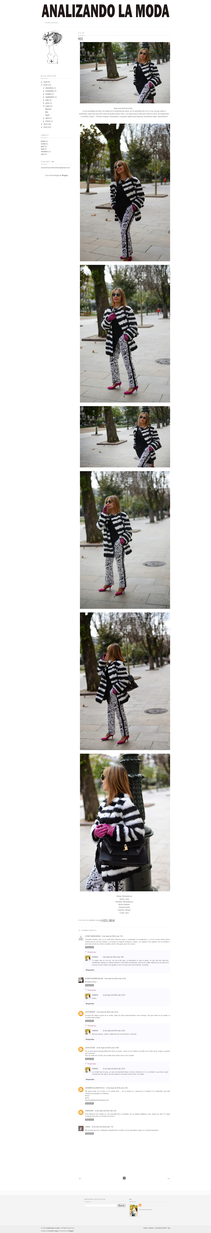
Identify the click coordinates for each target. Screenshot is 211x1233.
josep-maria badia (93, 936)
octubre (49, 94)
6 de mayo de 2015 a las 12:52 (115, 978)
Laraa (87, 1127)
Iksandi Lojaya (53, 1231)
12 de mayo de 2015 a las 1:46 (116, 1088)
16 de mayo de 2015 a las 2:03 (105, 1111)
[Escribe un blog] (105, 920)
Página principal (51, 23)
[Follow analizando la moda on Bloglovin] (52, 63)
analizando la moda (53, 1228)
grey (42, 146)
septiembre (50, 97)
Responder (89, 947)
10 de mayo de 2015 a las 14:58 (107, 1048)
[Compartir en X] (108, 920)
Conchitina (90, 1048)
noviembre (50, 91)
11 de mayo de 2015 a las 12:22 (114, 1030)
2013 (45, 127)
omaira (92, 920)
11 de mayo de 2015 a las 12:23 (114, 995)
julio (47, 100)
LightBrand (90, 1012)
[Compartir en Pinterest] (113, 920)
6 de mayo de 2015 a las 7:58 (113, 957)
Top (169, 1228)
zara (42, 154)
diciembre (50, 88)
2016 (45, 82)
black (43, 141)
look (42, 149)
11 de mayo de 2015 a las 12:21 (114, 1068)
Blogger (65, 175)
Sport (47, 115)
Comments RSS (160, 1228)
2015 (45, 85)
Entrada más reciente (80, 1179)
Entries (151, 1228)
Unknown (89, 1111)
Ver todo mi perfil (145, 1209)
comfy (43, 144)
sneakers (44, 152)
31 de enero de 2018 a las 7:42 (102, 1127)
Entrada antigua (168, 1179)
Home (145, 1228)
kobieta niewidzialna (94, 978)
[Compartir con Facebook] (110, 920)
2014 (45, 124)
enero (48, 121)
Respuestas (92, 952)
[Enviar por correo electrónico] (102, 920)
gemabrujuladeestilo (95, 1088)
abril (47, 118)
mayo (48, 106)
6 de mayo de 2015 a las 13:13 (107, 1012)
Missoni (48, 109)
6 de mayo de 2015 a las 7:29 (112, 936)
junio (48, 103)
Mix (46, 112)
